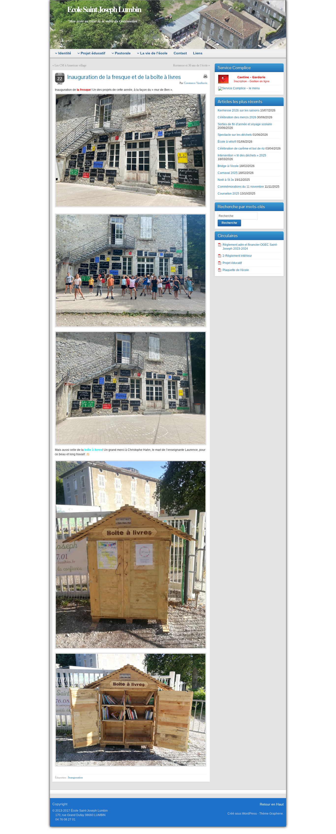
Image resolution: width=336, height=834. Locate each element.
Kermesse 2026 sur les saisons (239, 110)
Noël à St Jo (226, 180)
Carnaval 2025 (228, 173)
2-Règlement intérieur (237, 256)
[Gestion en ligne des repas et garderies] (248, 79)
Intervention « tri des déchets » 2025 (242, 155)
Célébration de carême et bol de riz (241, 148)
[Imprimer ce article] (205, 76)
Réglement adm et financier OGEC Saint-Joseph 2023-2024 (250, 246)
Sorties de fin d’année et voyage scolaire (245, 124)
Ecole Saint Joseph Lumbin (104, 9)
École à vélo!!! (227, 141)
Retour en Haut (272, 804)
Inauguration (75, 777)
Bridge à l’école (228, 166)
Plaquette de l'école (236, 270)
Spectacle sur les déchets (235, 134)
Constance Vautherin (195, 82)
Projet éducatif (232, 263)
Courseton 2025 (228, 193)
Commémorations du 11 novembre (241, 186)
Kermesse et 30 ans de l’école (190, 65)
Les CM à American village (70, 65)
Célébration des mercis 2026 (237, 117)
